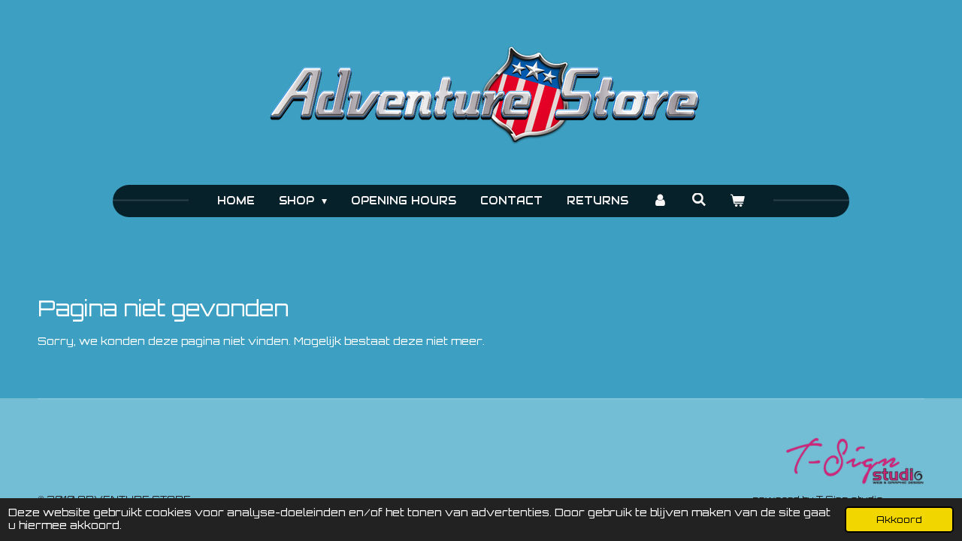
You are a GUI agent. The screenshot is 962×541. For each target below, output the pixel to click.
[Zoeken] (699, 200)
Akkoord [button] (899, 519)
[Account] (660, 201)
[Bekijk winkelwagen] (738, 201)
